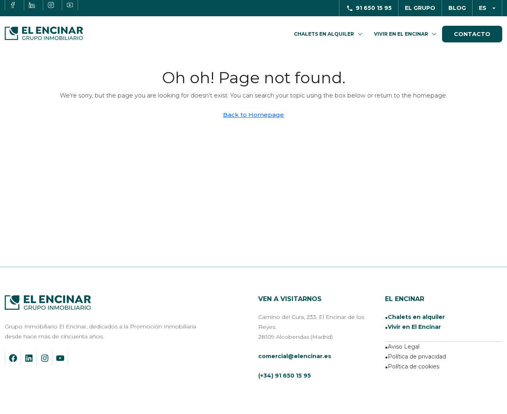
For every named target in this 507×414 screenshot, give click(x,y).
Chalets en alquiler (416, 317)
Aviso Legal (403, 346)
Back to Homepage (253, 114)
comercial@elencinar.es (294, 356)
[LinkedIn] (29, 358)
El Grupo (420, 7)
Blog (457, 7)
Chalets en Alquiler (324, 34)
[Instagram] (45, 358)
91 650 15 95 (374, 7)
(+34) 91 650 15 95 (284, 375)
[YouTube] (60, 358)
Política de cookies (413, 366)
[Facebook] (13, 358)
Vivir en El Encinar (401, 34)
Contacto (472, 34)
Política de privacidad (417, 356)
